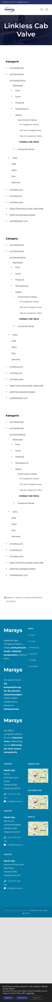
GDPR (26, 913)
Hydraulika (16, 202)
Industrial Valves (26, 149)
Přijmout (8, 998)
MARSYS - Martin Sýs (38, 910)
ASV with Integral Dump (30, 130)
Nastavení (36, 998)
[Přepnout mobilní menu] (47, 9)
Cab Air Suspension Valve (31, 136)
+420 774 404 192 (8, 2)
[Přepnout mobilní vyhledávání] (42, 9)
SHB (13, 164)
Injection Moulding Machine (26, 209)
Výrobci (33, 654)
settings (30, 993)
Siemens (15, 182)
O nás (32, 641)
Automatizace (18, 81)
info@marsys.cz (23, 2)
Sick (13, 176)
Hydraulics (16, 190)
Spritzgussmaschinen (22, 215)
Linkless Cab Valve (29, 142)
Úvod (32, 635)
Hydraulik (16, 196)
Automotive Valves (27, 120)
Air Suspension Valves (29, 124)
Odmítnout (22, 998)
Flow (17, 90)
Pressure (19, 103)
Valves (18, 115)
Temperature (21, 109)
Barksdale (18, 85)
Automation (17, 68)
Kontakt (34, 666)
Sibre (14, 170)
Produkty (34, 647)
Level (18, 96)
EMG (15, 158)
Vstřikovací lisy (19, 221)
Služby (33, 660)
